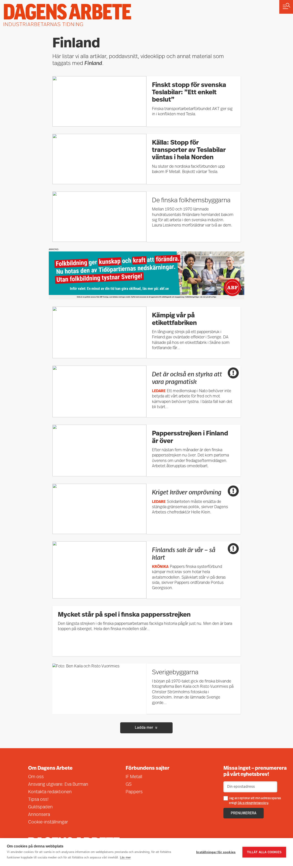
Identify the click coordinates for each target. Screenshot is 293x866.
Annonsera (39, 814)
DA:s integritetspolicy (253, 803)
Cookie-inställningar (48, 822)
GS (129, 784)
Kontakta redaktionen (50, 792)
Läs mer (125, 857)
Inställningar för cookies (216, 852)
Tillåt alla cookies (264, 852)
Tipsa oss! (38, 799)
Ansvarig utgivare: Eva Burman (58, 784)
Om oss (36, 777)
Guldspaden (40, 807)
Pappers (134, 792)
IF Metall (134, 777)
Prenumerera (243, 813)
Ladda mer (144, 728)
